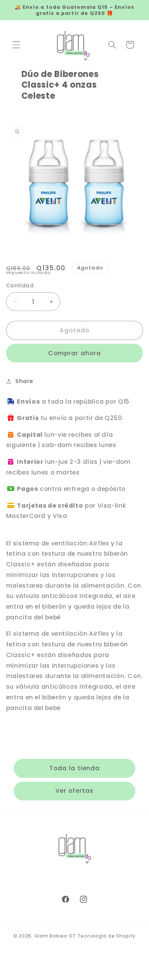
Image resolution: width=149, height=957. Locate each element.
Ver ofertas (74, 790)
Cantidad (20, 285)
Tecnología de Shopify (107, 936)
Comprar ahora (74, 353)
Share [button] (24, 381)
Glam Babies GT (55, 936)
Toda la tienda (74, 768)
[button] (16, 44)
